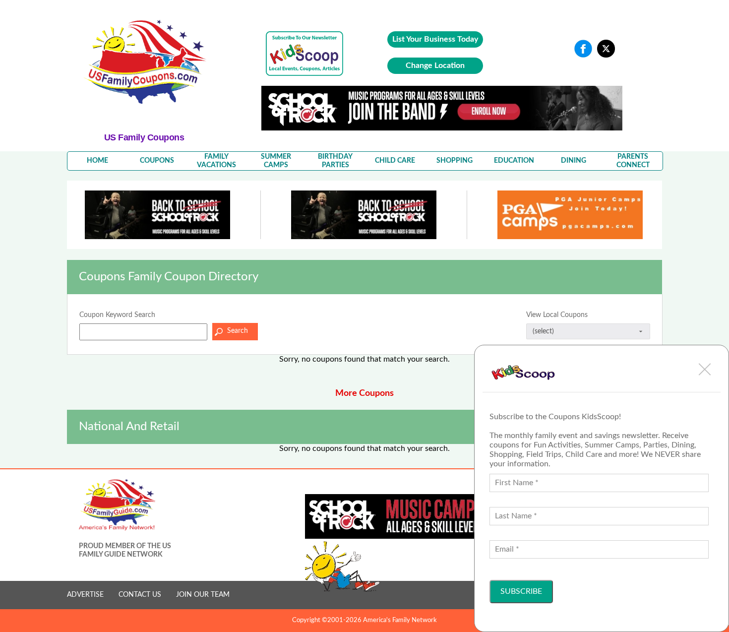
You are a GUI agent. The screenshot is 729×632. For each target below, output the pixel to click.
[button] (705, 369)
